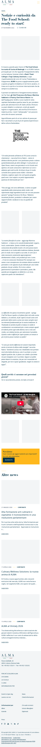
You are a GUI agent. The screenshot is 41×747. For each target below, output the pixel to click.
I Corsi (3, 683)
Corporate (22, 507)
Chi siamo (4, 677)
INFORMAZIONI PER (7, 686)
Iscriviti (9, 460)
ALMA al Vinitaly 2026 (12, 626)
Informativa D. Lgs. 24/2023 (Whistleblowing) (13, 739)
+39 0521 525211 (9, 665)
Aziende (3, 711)
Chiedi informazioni (28, 697)
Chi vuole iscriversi (27, 705)
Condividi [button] (22, 28)
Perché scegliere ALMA (9, 674)
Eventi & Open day (7, 694)
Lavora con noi (6, 697)
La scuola (5, 680)
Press (3, 719)
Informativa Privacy (6, 738)
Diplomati (25, 711)
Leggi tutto (4, 534)
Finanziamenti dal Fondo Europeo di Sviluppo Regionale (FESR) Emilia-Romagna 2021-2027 (18, 742)
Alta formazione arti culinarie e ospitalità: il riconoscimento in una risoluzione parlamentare (18, 514)
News (3, 11)
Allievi (3, 708)
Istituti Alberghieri (27, 708)
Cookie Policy (16, 738)
